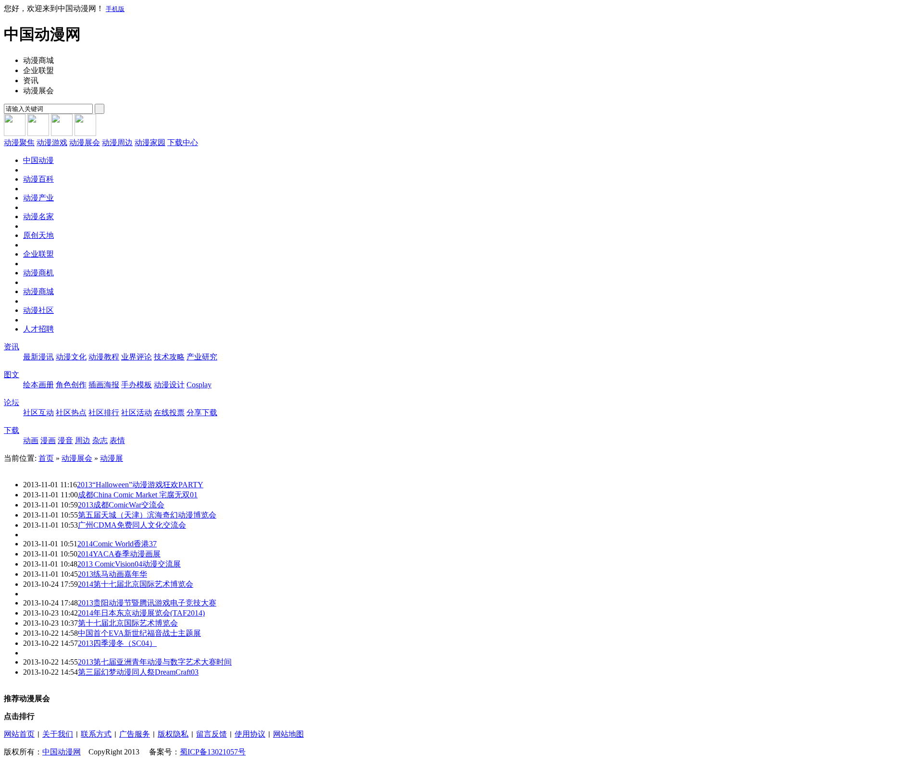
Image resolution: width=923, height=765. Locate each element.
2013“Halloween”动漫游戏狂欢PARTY (140, 485)
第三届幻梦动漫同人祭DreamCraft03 (138, 672)
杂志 (100, 440)
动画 (30, 440)
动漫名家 (38, 216)
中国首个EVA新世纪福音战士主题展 (139, 633)
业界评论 (136, 357)
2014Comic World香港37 (117, 544)
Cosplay (199, 385)
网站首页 (19, 734)
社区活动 (136, 412)
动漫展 (111, 458)
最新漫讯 (38, 357)
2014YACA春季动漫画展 (119, 554)
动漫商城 (38, 291)
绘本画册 (38, 385)
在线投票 (169, 412)
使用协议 (250, 734)
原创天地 (38, 235)
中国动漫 (38, 160)
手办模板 (136, 385)
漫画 (48, 440)
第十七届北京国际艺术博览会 (128, 623)
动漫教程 (103, 357)
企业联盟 (38, 254)
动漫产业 (38, 198)
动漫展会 (84, 142)
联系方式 (96, 734)
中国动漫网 (61, 752)
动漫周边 (117, 142)
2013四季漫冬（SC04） (117, 643)
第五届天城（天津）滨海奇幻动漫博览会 (147, 515)
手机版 (115, 8)
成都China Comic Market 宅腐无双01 (138, 495)
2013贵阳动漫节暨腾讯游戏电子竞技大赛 (147, 603)
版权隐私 (173, 734)
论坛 (11, 402)
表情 (117, 440)
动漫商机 (38, 273)
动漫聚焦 (19, 142)
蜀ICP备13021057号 (213, 752)
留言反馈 (211, 734)
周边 (82, 440)
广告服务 (134, 734)
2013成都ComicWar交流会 (121, 505)
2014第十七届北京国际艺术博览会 (135, 584)
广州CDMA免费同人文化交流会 (132, 525)
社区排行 (103, 412)
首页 (46, 458)
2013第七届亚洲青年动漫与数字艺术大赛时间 (155, 662)
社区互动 (38, 412)
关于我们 (57, 734)
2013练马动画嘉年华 (112, 574)
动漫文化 (71, 357)
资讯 (11, 347)
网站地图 (288, 734)
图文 (11, 374)
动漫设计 (169, 385)
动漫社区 (38, 310)
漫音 (65, 440)
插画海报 (103, 385)
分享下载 (202, 412)
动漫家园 (150, 142)
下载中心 (182, 142)
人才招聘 (38, 329)
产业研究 (202, 357)
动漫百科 (38, 179)
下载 (11, 430)
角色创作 (71, 385)
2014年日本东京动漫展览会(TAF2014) (141, 613)
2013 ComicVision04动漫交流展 (129, 564)
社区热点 (71, 412)
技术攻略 (169, 357)
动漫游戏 (52, 142)
